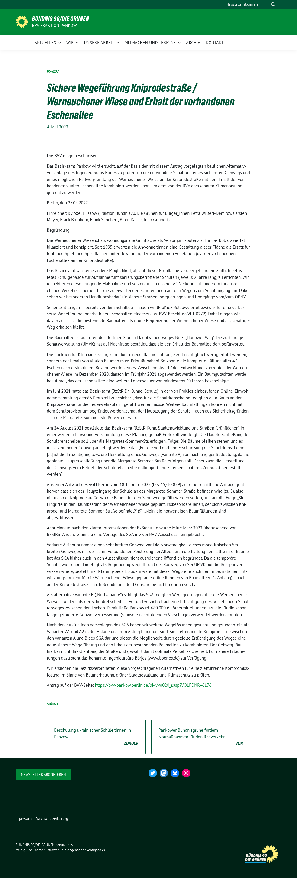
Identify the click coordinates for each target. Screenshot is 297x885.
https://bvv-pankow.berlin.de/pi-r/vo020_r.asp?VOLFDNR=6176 (153, 685)
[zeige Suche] (273, 4)
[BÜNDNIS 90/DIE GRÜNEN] (22, 21)
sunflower (51, 850)
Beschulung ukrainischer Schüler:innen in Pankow (96, 736)
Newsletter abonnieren (43, 774)
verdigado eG (96, 850)
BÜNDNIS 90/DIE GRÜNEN (60, 18)
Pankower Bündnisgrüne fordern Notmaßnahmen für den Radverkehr (200, 736)
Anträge (52, 703)
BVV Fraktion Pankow (54, 25)
